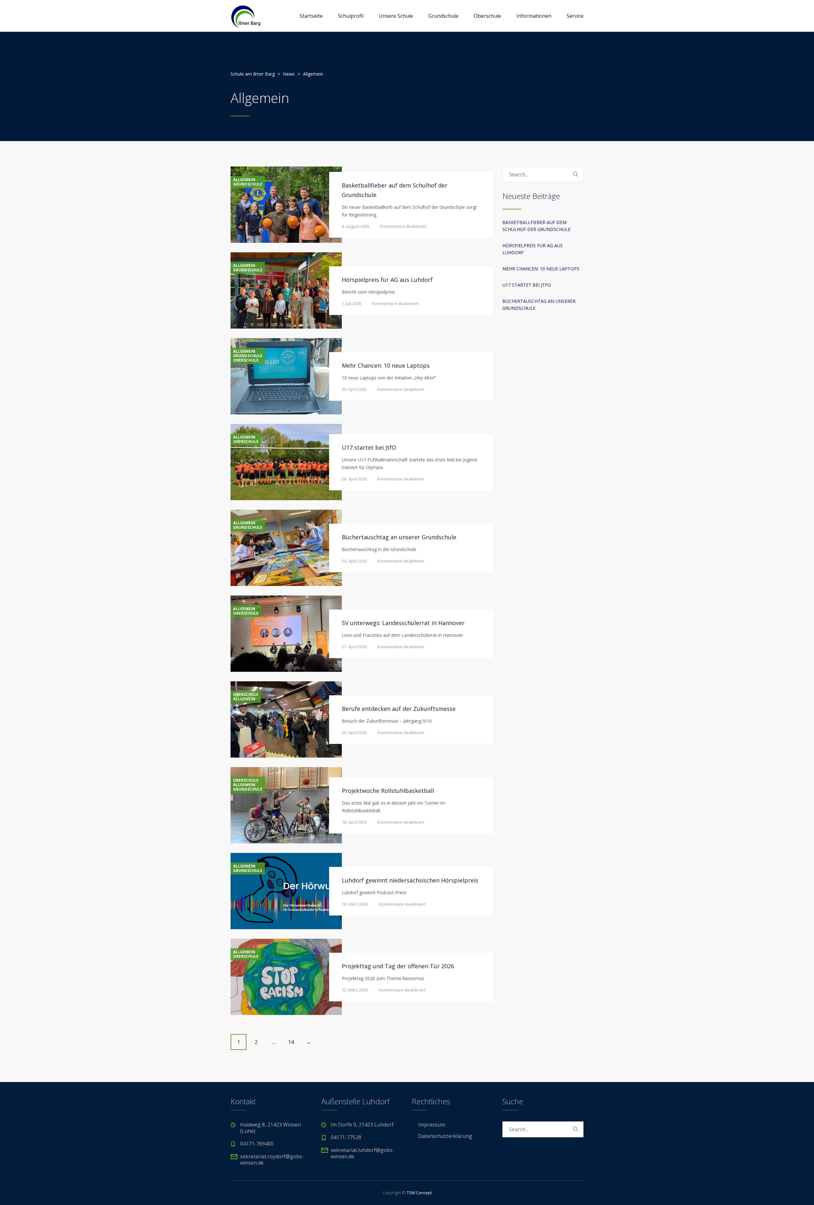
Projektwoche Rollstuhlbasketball (388, 790)
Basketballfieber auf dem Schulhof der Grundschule (536, 225)
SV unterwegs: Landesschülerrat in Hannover (403, 623)
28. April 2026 (354, 479)
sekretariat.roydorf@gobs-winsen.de (272, 1159)
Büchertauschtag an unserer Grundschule (399, 537)
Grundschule (443, 15)
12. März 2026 (355, 990)
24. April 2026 (354, 561)
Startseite (311, 15)
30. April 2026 (354, 389)
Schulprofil (350, 15)
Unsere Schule (396, 15)
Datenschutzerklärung (445, 1136)
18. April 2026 (354, 822)
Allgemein (244, 180)
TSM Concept (419, 1192)
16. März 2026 (355, 904)
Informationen (533, 15)
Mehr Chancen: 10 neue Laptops (386, 365)
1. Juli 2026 (351, 303)
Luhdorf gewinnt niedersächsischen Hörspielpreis (410, 880)
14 (291, 1041)
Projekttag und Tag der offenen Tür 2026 (398, 966)
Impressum (431, 1124)
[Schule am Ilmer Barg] (246, 16)
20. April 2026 (354, 732)
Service (575, 15)
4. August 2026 (355, 226)
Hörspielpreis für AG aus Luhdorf (387, 279)
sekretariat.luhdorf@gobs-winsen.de (362, 1153)
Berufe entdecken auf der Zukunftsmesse (399, 708)
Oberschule (487, 15)
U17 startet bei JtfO (369, 447)
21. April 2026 (354, 647)
